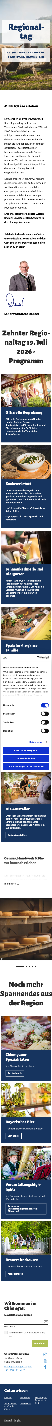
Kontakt (8, 1398)
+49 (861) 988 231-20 (14, 1370)
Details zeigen (36, 742)
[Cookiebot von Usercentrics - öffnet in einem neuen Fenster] (37, 658)
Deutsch (8, 1420)
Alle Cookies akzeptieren (26, 750)
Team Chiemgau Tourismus (10, 1406)
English (17, 1420)
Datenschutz (25, 1404)
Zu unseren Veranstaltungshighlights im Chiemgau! (26, 1182)
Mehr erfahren (26, 1251)
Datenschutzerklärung (34, 1333)
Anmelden (39, 1343)
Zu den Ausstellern (26, 806)
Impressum (25, 1398)
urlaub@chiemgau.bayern (18, 1366)
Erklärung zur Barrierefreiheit (41, 1400)
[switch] (45, 713)
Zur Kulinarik (26, 1048)
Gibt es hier (26, 1113)
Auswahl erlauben (26, 758)
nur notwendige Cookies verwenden (26, 766)
